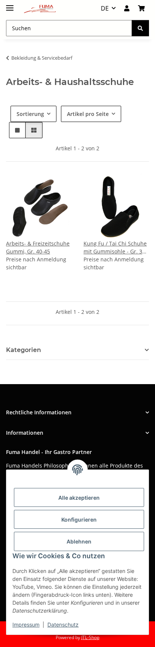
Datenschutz (63, 624)
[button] (127, 8)
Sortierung (30, 113)
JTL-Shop (90, 637)
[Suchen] (140, 28)
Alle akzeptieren (79, 497)
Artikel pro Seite (88, 113)
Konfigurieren (79, 519)
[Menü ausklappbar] (10, 4)
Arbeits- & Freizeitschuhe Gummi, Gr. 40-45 (38, 247)
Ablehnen (79, 541)
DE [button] (105, 8)
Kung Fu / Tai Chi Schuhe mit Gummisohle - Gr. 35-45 (115, 247)
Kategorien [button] (23, 350)
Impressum (26, 624)
